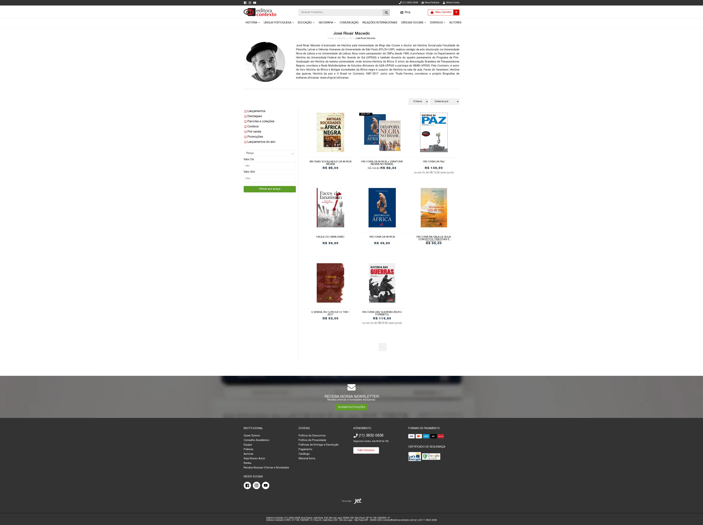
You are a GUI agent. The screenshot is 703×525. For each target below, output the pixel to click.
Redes (247, 463)
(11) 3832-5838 (410, 3)
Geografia (326, 23)
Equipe (248, 445)
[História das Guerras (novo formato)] (382, 283)
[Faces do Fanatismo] (330, 207)
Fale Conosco (366, 450)
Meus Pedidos (432, 3)
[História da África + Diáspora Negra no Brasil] (382, 132)
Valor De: (249, 159)
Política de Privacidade (312, 440)
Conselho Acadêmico (256, 440)
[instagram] (249, 2)
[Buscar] (386, 12)
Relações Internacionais (379, 23)
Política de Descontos (312, 436)
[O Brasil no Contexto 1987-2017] (330, 283)
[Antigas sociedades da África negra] (330, 132)
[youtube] (254, 2)
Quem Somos (252, 436)
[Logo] (260, 15)
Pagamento (305, 449)
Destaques (254, 116)
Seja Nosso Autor (254, 458)
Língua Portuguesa (278, 23)
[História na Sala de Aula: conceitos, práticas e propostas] (434, 207)
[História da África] (382, 207)
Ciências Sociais (412, 23)
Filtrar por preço (269, 189)
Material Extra (307, 458)
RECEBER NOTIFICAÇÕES (351, 407)
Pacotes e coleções (260, 121)
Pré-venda (254, 132)
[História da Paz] (434, 132)
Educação (305, 23)
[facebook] (245, 2)
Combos (253, 126)
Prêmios (248, 449)
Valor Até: (249, 172)
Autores (455, 23)
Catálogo (304, 454)
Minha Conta (452, 3)
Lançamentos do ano (261, 142)
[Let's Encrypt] (414, 457)
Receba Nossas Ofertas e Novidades (266, 468)
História (252, 23)
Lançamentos (256, 111)
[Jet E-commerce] (351, 501)
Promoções (255, 137)
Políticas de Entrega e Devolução (319, 445)
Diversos (437, 23)
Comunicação (349, 23)
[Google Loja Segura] (431, 457)
